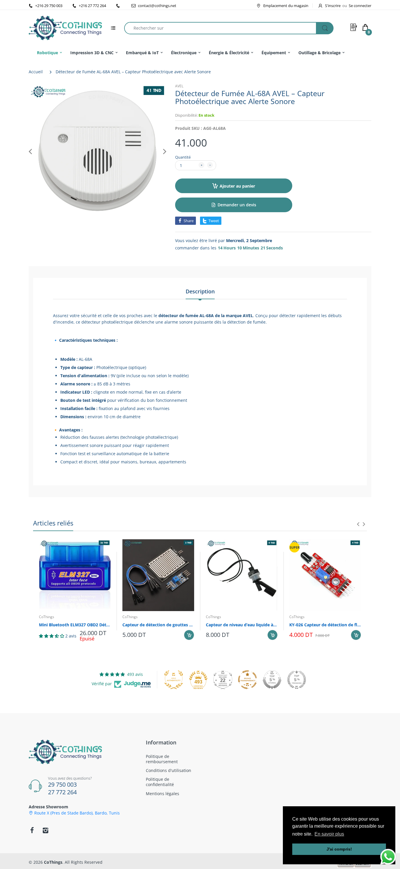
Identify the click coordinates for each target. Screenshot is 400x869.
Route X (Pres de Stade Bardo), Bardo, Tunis (77, 813)
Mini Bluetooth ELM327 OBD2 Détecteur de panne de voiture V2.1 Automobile (75, 624)
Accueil (36, 71)
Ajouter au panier (237, 186)
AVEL (179, 86)
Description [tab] (200, 291)
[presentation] (358, 524)
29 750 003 (62, 784)
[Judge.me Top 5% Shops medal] (272, 679)
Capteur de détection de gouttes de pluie (158, 624)
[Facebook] (32, 830)
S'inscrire (332, 5)
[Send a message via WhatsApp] (388, 857)
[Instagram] (45, 830)
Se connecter (360, 5)
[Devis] (354, 27)
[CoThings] (65, 27)
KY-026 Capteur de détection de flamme (325, 624)
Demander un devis (237, 205)
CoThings (46, 616)
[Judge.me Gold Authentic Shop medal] (173, 679)
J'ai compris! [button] (339, 849)
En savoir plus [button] (329, 833)
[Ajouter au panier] (189, 635)
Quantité (183, 157)
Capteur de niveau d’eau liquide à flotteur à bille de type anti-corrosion (242, 624)
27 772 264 (62, 792)
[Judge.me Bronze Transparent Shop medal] (247, 679)
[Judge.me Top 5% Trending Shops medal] (296, 679)
